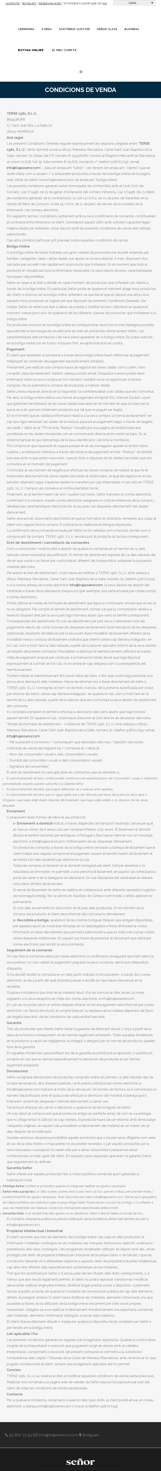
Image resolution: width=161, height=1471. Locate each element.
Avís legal (42, 1468)
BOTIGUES (29, 3)
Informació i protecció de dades (65, 1468)
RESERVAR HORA (50, 3)
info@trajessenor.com (23, 168)
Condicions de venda (112, 1468)
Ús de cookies (92, 1468)
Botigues (90, 1435)
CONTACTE (12, 3)
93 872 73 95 (20, 1435)
